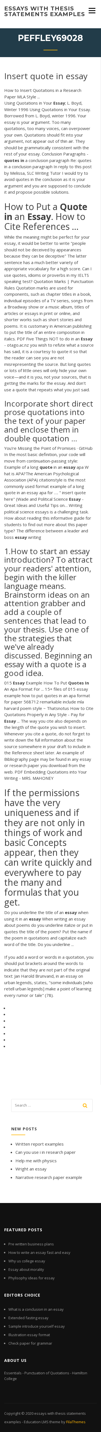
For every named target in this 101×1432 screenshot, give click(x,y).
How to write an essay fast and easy (39, 1252)
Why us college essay (26, 1260)
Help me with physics (36, 1160)
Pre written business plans (31, 1244)
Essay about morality (26, 1269)
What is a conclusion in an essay (36, 1309)
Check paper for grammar (30, 1343)
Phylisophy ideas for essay (31, 1277)
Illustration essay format (29, 1334)
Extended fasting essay (28, 1317)
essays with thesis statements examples (44, 11)
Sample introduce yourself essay (36, 1326)
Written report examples (39, 1144)
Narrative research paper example (48, 1177)
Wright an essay (31, 1169)
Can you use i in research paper (45, 1152)
